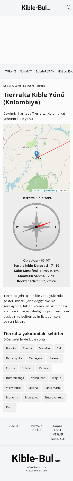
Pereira (44, 368)
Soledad (27, 368)
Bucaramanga (15, 378)
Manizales (31, 397)
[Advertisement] (36, 40)
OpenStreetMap (50, 190)
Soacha (33, 388)
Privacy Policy (36, 428)
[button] (36, 154)
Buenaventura (54, 397)
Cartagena (35, 358)
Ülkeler (14, 426)
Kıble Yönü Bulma (12, 85)
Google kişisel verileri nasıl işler (58, 432)
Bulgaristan (45, 71)
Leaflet (36, 190)
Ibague (56, 378)
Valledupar (38, 378)
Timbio (27, 348)
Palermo (55, 358)
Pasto (9, 407)
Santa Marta (53, 388)
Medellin (44, 348)
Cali (59, 348)
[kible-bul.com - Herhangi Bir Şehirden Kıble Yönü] (36, 8)
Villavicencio (13, 388)
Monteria (12, 397)
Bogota (11, 348)
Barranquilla (14, 358)
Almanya (26, 71)
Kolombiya (28, 85)
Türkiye (10, 71)
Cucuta (10, 368)
